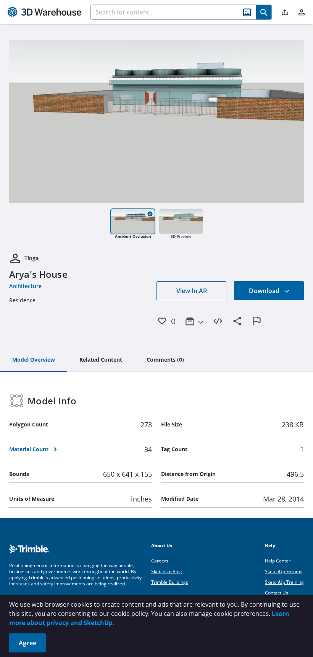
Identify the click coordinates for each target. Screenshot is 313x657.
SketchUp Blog (166, 571)
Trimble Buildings (169, 582)
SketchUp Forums (283, 571)
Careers (159, 561)
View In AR (191, 291)
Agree (27, 643)
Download (265, 291)
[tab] (33, 360)
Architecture (25, 286)
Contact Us (276, 593)
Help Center (277, 561)
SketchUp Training (284, 582)
